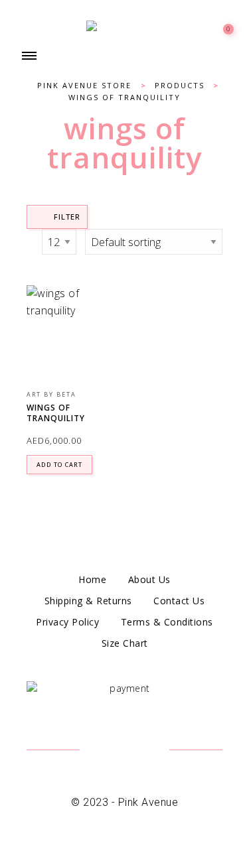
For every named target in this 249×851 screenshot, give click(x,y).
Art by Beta (51, 394)
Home (92, 579)
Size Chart (125, 643)
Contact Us (179, 600)
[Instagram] (141, 751)
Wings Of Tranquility (56, 413)
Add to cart (59, 464)
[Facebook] (108, 751)
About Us (149, 579)
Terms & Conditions (167, 622)
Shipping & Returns (88, 600)
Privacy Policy (67, 622)
